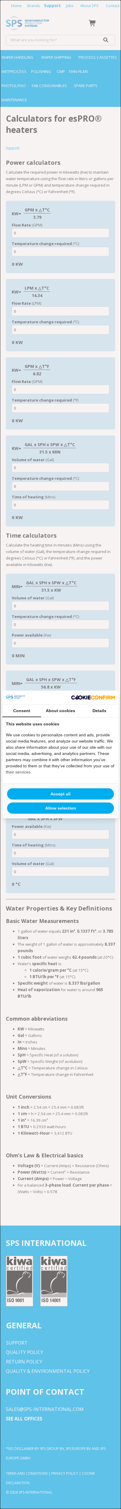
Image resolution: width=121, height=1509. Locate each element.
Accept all (60, 794)
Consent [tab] (21, 710)
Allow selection (60, 808)
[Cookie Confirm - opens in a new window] (93, 697)
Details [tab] (99, 710)
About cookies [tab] (60, 710)
